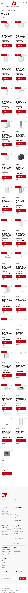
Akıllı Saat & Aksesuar (18, 531)
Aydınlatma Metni (5, 586)
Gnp (3, 563)
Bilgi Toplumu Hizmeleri (7, 514)
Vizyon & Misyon (5, 511)
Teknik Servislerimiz (6, 549)
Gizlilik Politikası (5, 534)
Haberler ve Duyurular (6, 529)
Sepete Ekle (5, 45)
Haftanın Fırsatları (17, 540)
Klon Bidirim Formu (17, 522)
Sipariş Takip (16, 518)
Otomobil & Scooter (18, 533)
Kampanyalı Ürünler (18, 541)
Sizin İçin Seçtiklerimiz (18, 538)
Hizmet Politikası (5, 533)
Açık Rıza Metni (13, 586)
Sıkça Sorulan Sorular (6, 551)
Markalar (10, 10)
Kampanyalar (4, 531)
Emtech (3, 562)
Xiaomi (3, 567)
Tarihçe (3, 509)
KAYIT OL (22, 578)
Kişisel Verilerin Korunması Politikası (9, 590)
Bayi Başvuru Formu (6, 513)
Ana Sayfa (3, 10)
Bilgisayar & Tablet (17, 528)
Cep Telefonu (16, 530)
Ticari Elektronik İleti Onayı (7, 588)
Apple (3, 560)
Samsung (4, 565)
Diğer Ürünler (16, 536)
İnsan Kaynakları (17, 551)
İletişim (15, 549)
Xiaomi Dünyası (17, 543)
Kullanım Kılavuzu (17, 520)
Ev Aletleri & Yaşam (17, 535)
